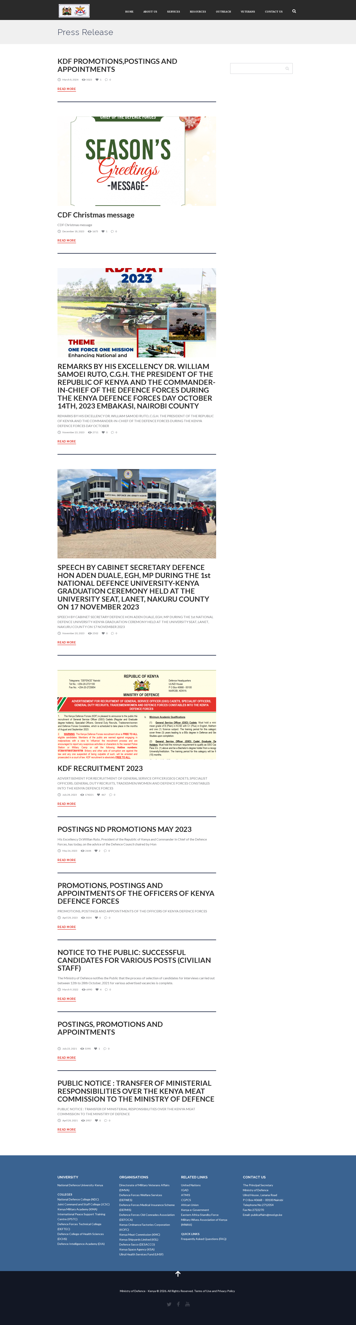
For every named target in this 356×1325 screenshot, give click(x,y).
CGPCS (186, 1200)
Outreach (223, 11)
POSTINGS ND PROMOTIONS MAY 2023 (124, 829)
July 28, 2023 (69, 794)
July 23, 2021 (69, 1048)
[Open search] (294, 11)
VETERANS (248, 11)
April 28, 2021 (70, 1120)
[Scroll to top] (178, 1273)
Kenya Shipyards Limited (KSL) (138, 1239)
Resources (198, 11)
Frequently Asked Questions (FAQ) (203, 1239)
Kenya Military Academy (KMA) (77, 1209)
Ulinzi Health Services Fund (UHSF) (141, 1254)
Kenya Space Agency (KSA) (137, 1249)
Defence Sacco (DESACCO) (137, 1244)
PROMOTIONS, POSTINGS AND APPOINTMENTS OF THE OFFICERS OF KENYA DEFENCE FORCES (135, 893)
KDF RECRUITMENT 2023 (100, 768)
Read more (66, 89)
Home (129, 11)
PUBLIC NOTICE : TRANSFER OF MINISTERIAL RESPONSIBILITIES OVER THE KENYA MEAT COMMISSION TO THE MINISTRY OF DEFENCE (135, 1091)
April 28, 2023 (70, 917)
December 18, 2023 (73, 231)
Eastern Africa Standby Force (200, 1214)
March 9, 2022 (70, 989)
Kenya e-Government (195, 1210)
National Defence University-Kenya (80, 1185)
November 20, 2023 (73, 633)
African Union (190, 1205)
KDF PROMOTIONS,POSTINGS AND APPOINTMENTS (117, 65)
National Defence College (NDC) (78, 1199)
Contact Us (274, 11)
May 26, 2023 (69, 850)
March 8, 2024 (70, 79)
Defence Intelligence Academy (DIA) (81, 1244)
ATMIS (185, 1195)
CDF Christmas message (96, 214)
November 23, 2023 (73, 432)
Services (173, 11)
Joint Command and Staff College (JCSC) (83, 1204)
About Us (150, 11)
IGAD (185, 1190)
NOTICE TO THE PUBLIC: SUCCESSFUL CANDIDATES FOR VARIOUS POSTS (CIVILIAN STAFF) (134, 960)
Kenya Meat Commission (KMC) (139, 1234)
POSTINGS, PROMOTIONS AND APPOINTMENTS (110, 1028)
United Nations (191, 1185)
